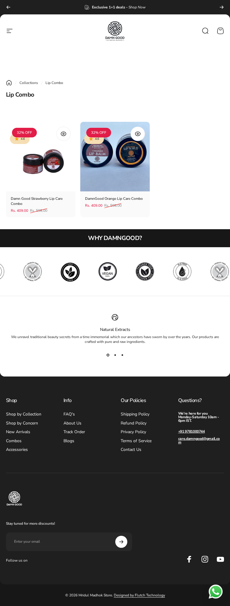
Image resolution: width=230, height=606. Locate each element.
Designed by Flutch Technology (139, 595)
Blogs (68, 441)
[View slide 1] (107, 354)
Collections (28, 82)
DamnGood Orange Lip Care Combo (114, 198)
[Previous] (8, 7)
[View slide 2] (115, 354)
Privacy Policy (133, 432)
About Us (72, 423)
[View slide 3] (122, 354)
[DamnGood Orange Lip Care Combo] (115, 156)
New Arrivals (18, 432)
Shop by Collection (23, 414)
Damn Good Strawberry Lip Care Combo (37, 201)
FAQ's (69, 414)
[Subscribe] (121, 542)
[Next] (221, 7)
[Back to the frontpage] (9, 83)
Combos (14, 441)
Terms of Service (136, 441)
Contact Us (131, 449)
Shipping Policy (135, 414)
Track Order (74, 432)
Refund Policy (133, 423)
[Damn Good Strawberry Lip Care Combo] (40, 156)
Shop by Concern (22, 423)
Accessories (17, 449)
